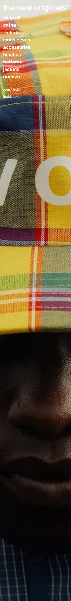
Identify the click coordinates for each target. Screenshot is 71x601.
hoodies (12, 54)
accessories (16, 47)
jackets (11, 69)
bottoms (12, 61)
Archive (11, 76)
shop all (11, 17)
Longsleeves (16, 39)
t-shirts (11, 32)
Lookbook (11, 97)
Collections (12, 90)
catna (9, 25)
